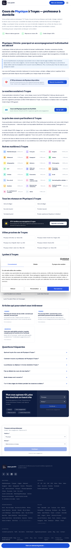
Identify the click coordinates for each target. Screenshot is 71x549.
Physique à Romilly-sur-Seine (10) (13, 237)
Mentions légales (46, 538)
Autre (18, 499)
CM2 (51, 483)
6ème (55, 483)
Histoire (23, 486)
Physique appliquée (27, 488)
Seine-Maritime (16, 513)
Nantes (63, 507)
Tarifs (15, 532)
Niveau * (6, 440)
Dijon (39, 515)
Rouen (62, 520)
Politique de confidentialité (59, 538)
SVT (3, 488)
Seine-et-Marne (6, 520)
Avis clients (22, 532)
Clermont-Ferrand (56, 515)
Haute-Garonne (6, 510)
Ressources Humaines (8, 496)
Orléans (57, 520)
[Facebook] (3, 474)
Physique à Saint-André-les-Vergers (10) (48, 237)
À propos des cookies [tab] (58, 264)
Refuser (13, 288)
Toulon (52, 513)
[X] (7, 474)
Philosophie (29, 486)
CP (38, 483)
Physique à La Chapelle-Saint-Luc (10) (14, 243)
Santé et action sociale (21, 496)
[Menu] (67, 2)
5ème (60, 483)
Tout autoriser (58, 288)
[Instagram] (15, 474)
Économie (9, 491)
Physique (17, 488)
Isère (23, 513)
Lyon (49, 507)
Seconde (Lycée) (8, 209)
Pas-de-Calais (10, 507)
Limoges (64, 518)
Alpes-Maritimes (12, 515)
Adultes (51, 488)
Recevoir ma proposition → (57, 82)
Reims (39, 513)
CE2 (45, 483)
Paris (39, 507)
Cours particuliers (20, 538)
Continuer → (53, 406)
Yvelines (30, 518)
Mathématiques (6, 483)
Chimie (4, 491)
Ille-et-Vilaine (26, 510)
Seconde (44, 486)
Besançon (51, 520)
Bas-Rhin (4, 515)
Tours (53, 518)
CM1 (48, 483)
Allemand (25, 483)
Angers (43, 515)
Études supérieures (43, 488)
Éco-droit (20, 491)
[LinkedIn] (11, 474)
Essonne (24, 518)
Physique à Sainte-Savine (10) (45, 243)
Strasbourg (48, 510)
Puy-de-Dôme (29, 513)
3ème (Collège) (41, 204)
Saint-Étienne (45, 513)
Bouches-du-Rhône (20, 507)
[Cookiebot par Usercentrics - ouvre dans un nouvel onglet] (61, 259)
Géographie (16, 486)
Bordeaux (54, 510)
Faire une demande (57, 3)
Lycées (50, 532)
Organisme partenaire (40, 532)
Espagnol (4, 486)
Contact (62, 532)
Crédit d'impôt (29, 532)
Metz (45, 520)
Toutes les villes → (42, 523)
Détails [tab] (35, 264)
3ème (39, 486)
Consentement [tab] (12, 264)
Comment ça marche (7, 532)
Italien (10, 486)
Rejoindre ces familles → (58, 223)
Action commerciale (7, 493)
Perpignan (40, 520)
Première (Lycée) (42, 209)
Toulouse (53, 507)
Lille (60, 510)
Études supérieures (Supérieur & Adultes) (49, 214)
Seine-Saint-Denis (7, 518)
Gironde (14, 510)
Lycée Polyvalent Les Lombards (12, 294)
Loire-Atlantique (6, 513)
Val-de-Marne (17, 518)
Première (50, 486)
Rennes (64, 510)
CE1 (41, 483)
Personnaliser (34, 288)
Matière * (7, 433)
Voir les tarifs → (60, 110)
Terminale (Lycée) (8, 214)
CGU (52, 538)
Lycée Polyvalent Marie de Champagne (14, 299)
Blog (54, 532)
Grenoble (64, 513)
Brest (49, 518)
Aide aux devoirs (10, 488)
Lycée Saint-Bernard (43, 294)
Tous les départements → (25, 520)
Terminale (56, 486)
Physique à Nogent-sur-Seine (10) (46, 248)
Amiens (58, 518)
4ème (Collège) (8, 204)
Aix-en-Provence (42, 518)
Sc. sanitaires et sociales (8, 499)
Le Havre (58, 513)
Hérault (19, 510)
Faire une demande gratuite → (35, 545)
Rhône (28, 507)
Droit (15, 491)
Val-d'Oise (15, 520)
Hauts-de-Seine (22, 515)
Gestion (29, 493)
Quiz (58, 532)
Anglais (20, 483)
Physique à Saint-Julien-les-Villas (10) (14, 248)
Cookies (67, 538)
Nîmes (48, 515)
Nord (3, 507)
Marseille (43, 507)
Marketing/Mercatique (20, 493)
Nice (58, 507)
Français (14, 483)
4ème (64, 483)
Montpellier (40, 510)
